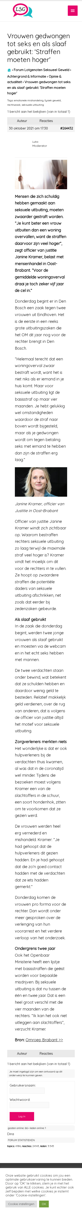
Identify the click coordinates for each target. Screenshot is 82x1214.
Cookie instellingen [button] (21, 1204)
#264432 (66, 128)
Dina (10, 1134)
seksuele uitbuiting (33, 104)
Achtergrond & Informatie (26, 76)
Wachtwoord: (20, 1100)
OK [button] (44, 1204)
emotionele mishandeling (29, 100)
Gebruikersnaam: (23, 1085)
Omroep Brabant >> (44, 1039)
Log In (21, 1116)
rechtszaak (14, 104)
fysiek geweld (53, 100)
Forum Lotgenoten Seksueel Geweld (41, 70)
